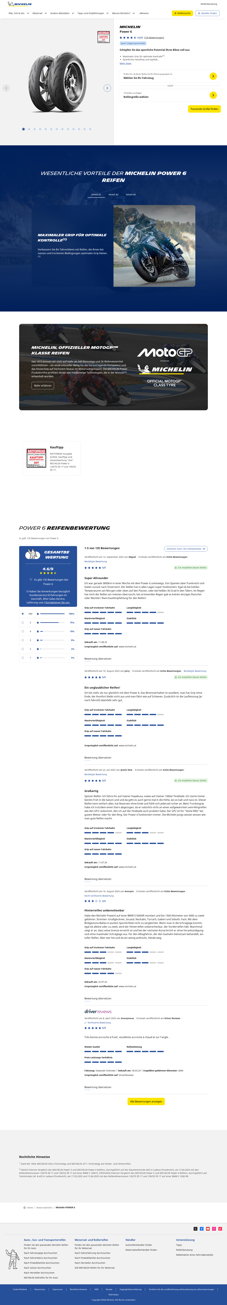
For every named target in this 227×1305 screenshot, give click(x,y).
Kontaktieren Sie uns (57, 602)
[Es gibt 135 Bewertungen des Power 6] (31, 579)
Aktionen (144, 13)
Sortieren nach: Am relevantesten (184, 548)
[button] (142, 37)
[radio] (48, 613)
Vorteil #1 (96, 194)
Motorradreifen (44, 1207)
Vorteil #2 (113, 194)
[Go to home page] (19, 4)
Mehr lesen (125, 63)
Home (30, 1207)
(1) (163, 55)
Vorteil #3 (131, 194)
